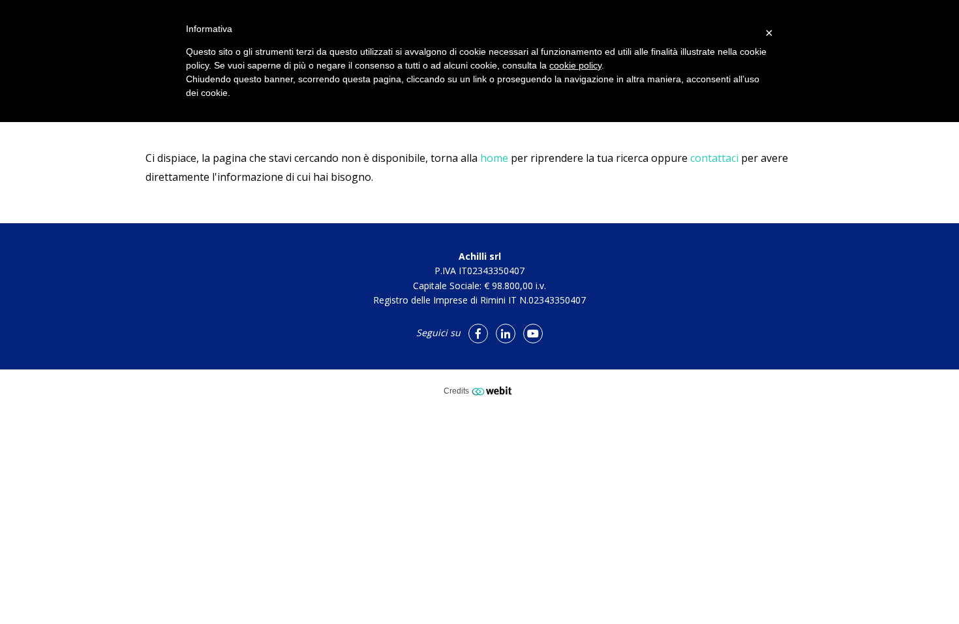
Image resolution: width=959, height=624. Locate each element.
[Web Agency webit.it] (493, 390)
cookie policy (575, 65)
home (494, 158)
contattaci (714, 158)
